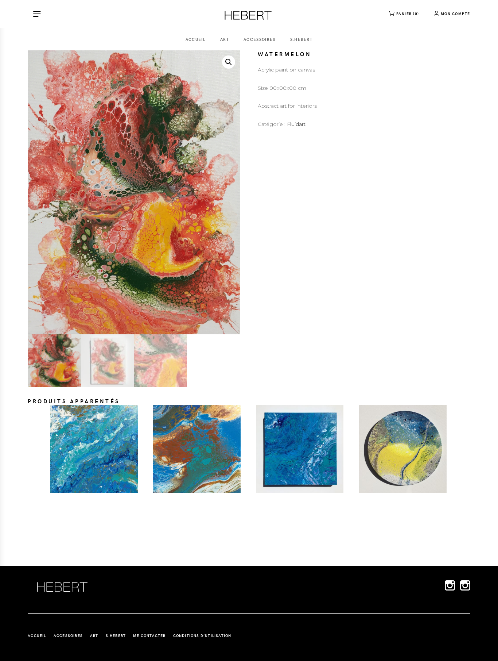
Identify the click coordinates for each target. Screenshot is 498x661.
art (224, 39)
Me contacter (149, 635)
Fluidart (296, 124)
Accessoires (260, 39)
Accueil (196, 39)
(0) (407, 13)
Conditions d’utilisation (202, 635)
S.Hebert (301, 39)
